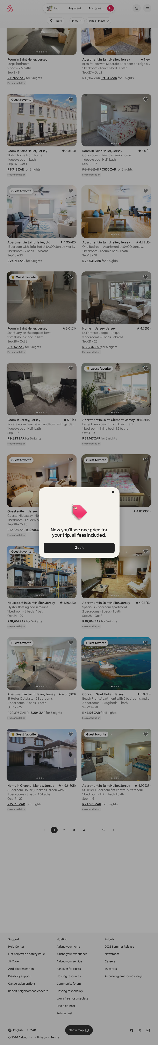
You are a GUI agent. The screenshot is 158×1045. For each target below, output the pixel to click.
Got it (79, 548)
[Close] (113, 492)
